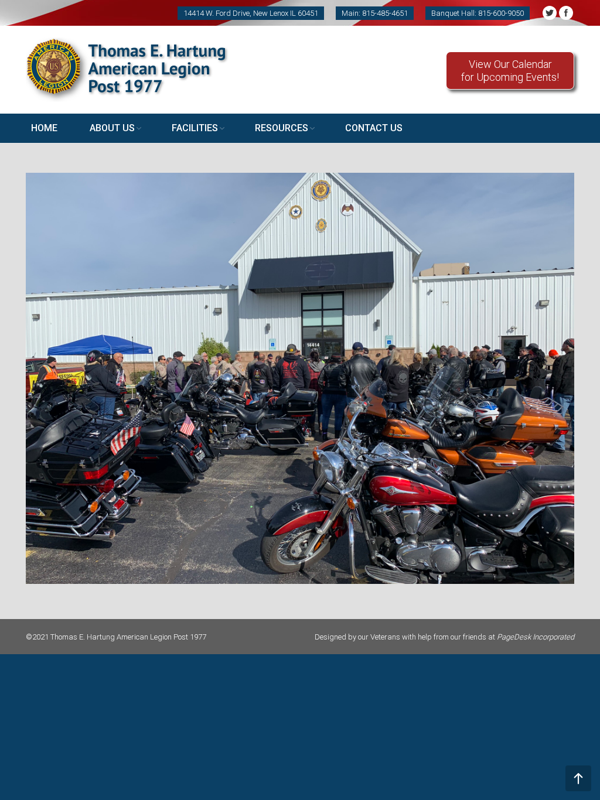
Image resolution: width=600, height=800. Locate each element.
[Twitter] (550, 13)
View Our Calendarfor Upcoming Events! (510, 70)
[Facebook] (566, 13)
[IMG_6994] (300, 378)
